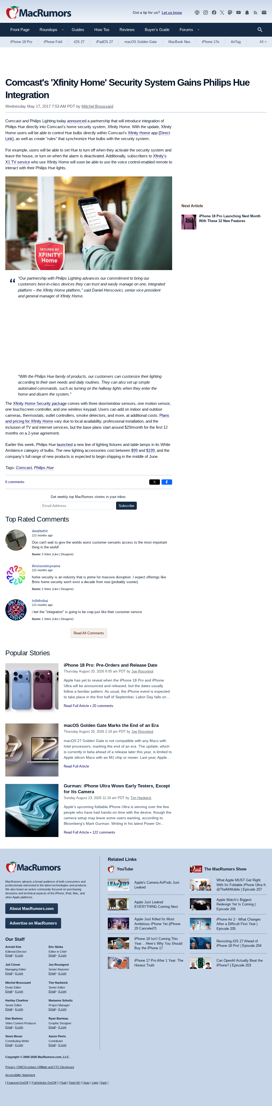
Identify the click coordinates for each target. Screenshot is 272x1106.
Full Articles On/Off (44, 1082)
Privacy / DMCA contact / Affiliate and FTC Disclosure (39, 1067)
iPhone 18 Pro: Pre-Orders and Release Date (110, 665)
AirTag (236, 42)
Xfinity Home (139, 133)
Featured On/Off (17, 1082)
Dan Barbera (14, 1018)
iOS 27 (79, 42)
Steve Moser (13, 1036)
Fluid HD (74, 1082)
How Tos (101, 29)
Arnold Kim (13, 946)
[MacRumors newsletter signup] (264, 12)
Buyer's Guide (157, 29)
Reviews (127, 29)
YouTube (125, 869)
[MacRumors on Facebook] (214, 12)
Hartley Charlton (16, 1000)
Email (8, 955)
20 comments (102, 706)
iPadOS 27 (104, 42)
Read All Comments (89, 633)
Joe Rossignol (142, 671)
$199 (150, 450)
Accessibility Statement (20, 1075)
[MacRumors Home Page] (38, 13)
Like (55, 554)
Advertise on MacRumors (33, 923)
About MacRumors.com (32, 908)
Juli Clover (12, 964)
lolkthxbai (40, 601)
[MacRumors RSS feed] (255, 12)
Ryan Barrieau (58, 1018)
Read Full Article (76, 706)
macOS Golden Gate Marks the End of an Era (111, 725)
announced (76, 121)
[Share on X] (154, 482)
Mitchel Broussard (97, 106)
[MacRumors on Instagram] (205, 12)
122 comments (103, 832)
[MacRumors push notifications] (247, 12)
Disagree (67, 554)
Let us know (172, 12)
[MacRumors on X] (222, 12)
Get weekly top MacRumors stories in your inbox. (89, 497)
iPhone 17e (210, 42)
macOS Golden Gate (141, 42)
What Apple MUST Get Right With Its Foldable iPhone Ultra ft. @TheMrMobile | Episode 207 (241, 884)
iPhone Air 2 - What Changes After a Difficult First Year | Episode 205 (238, 924)
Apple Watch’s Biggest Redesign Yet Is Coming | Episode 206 (236, 904)
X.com (19, 955)
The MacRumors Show (225, 869)
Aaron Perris (57, 1036)
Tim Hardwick (140, 798)
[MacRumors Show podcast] (197, 12)
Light (95, 1082)
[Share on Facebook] (167, 482)
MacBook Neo (179, 42)
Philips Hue (44, 467)
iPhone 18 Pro (21, 42)
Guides (78, 29)
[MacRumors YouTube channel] (238, 12)
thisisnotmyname (46, 566)
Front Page (19, 29)
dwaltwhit (40, 531)
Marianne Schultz (61, 1000)
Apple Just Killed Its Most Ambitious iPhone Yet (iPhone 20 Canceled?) (157, 923)
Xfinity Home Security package (40, 403)
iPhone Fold (53, 42)
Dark (103, 1082)
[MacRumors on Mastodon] (230, 12)
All (263, 42)
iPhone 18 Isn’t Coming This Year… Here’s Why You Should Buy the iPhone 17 (158, 943)
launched (65, 444)
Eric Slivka (56, 946)
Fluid (63, 1082)
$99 (134, 450)
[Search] (262, 29)
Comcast (24, 467)
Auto (87, 1082)
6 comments (14, 482)
